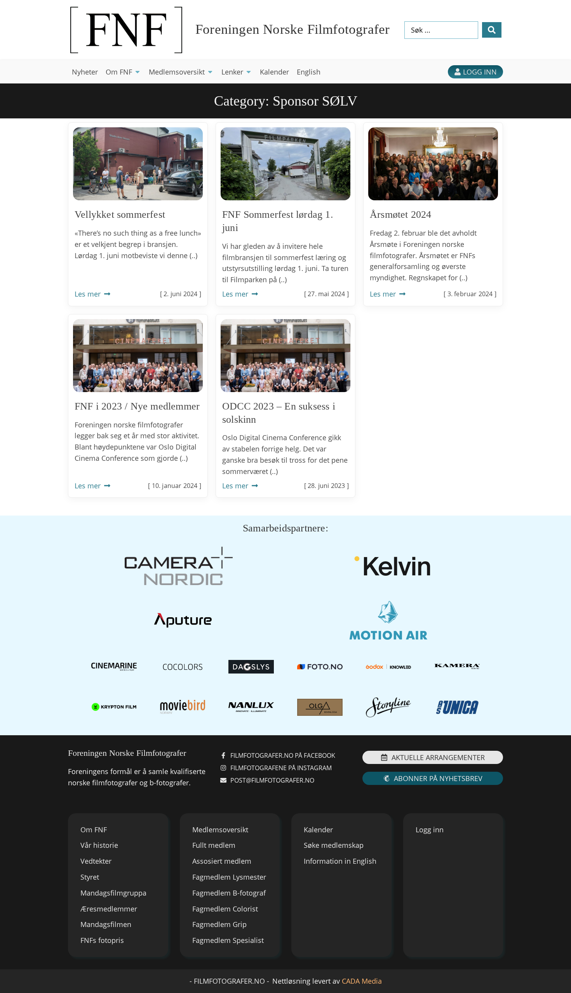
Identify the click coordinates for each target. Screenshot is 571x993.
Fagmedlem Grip (219, 924)
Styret (89, 877)
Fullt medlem (213, 845)
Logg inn (430, 829)
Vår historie (99, 845)
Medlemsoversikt (220, 829)
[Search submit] (491, 30)
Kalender (318, 829)
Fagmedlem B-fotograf (229, 893)
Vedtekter (95, 861)
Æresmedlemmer (108, 908)
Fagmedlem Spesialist (228, 940)
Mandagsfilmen (105, 924)
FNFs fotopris (102, 940)
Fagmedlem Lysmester (229, 877)
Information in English (340, 861)
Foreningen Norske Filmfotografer (292, 29)
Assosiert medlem (221, 861)
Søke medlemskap (334, 845)
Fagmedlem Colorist (225, 908)
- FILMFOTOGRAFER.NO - (229, 981)
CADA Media (362, 981)
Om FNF (93, 829)
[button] (123, 72)
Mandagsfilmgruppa (113, 893)
